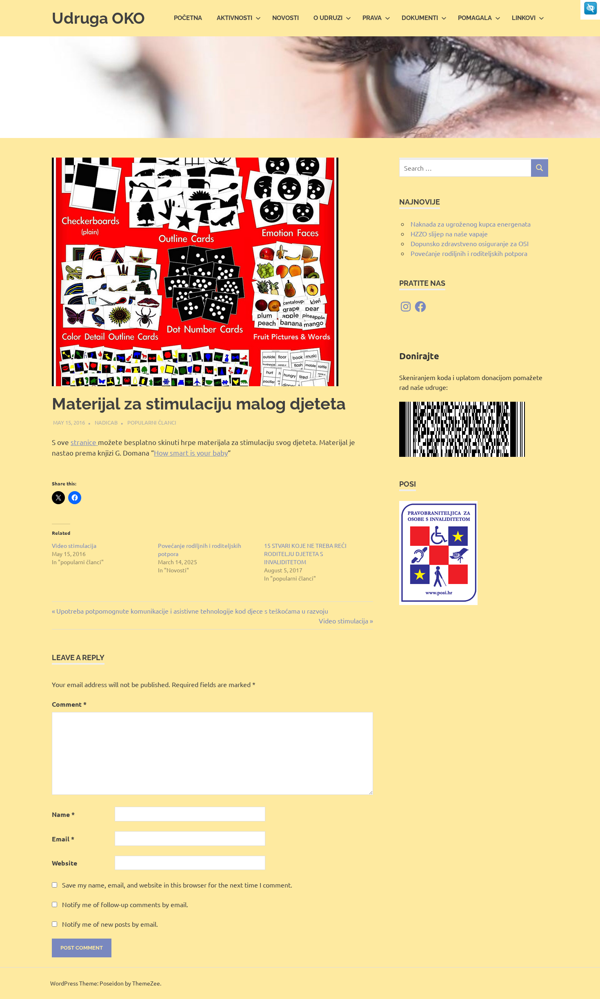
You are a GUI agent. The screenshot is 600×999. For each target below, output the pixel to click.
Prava (372, 18)
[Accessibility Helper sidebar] (590, 10)
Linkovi (524, 18)
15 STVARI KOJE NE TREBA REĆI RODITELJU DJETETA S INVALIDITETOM (305, 553)
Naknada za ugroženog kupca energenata (471, 224)
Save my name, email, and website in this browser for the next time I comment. (177, 885)
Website (64, 863)
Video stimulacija (74, 545)
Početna (188, 18)
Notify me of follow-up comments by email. (125, 904)
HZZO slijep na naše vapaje (449, 233)
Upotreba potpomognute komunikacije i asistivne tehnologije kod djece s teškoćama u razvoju (192, 611)
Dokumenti (420, 18)
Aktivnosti (234, 18)
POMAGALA (475, 18)
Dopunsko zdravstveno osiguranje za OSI (470, 243)
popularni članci (151, 422)
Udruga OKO (98, 18)
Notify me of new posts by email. (110, 924)
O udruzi (327, 18)
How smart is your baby (191, 452)
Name (63, 814)
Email (63, 838)
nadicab (106, 422)
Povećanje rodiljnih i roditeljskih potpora (469, 253)
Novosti (285, 18)
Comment (69, 704)
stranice (84, 442)
